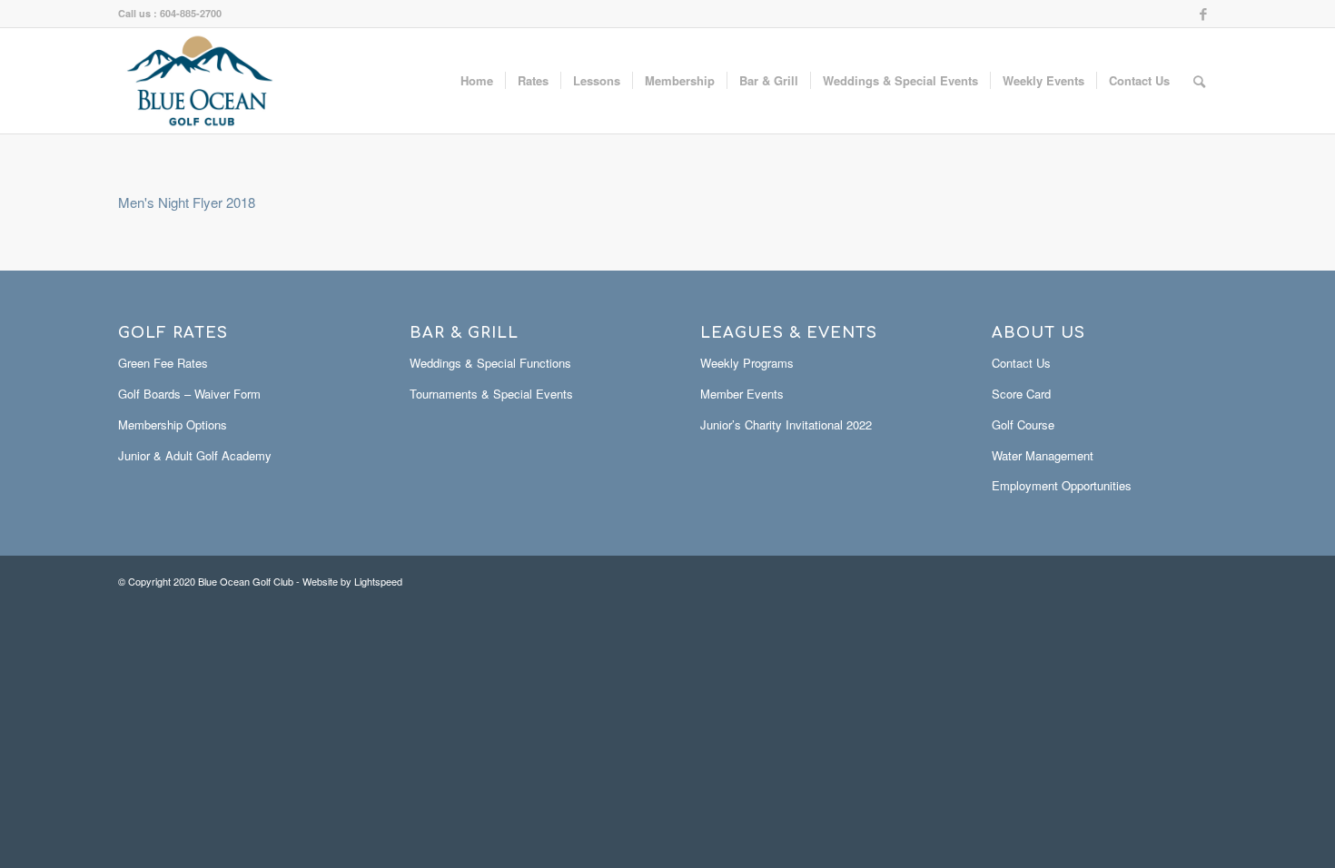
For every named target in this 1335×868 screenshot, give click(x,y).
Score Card (1021, 393)
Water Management (1042, 455)
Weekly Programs (747, 362)
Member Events (742, 393)
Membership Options (172, 424)
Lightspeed (378, 581)
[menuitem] (477, 80)
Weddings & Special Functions (490, 362)
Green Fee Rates (163, 362)
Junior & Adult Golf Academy (195, 455)
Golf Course (1023, 424)
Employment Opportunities (1062, 485)
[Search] (1199, 80)
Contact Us (1021, 362)
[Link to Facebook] (1203, 13)
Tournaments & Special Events (491, 393)
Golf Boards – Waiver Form (189, 393)
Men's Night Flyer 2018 (186, 202)
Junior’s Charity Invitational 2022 (786, 424)
